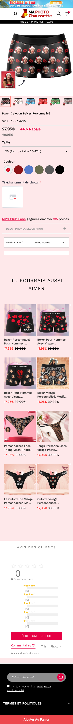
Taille (6, 142)
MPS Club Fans (14, 219)
